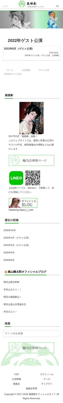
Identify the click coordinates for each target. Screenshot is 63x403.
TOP (16, 374)
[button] (57, 333)
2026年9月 (9, 252)
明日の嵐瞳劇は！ (13, 297)
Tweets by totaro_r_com (21, 210)
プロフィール (46, 374)
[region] (31, 19)
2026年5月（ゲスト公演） (17, 245)
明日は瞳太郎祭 (11, 282)
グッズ (46, 379)
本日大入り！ (10, 311)
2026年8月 (9, 260)
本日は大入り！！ (13, 289)
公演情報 (16, 379)
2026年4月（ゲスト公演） (17, 237)
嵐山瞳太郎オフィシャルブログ (27, 271)
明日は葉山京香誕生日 (15, 304)
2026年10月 (10, 230)
